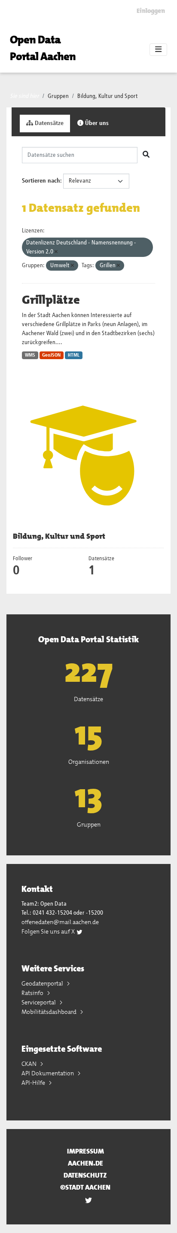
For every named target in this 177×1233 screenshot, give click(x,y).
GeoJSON (51, 355)
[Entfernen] (56, 252)
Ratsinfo (33, 993)
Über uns (96, 123)
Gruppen (58, 96)
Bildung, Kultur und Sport (107, 96)
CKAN (29, 1064)
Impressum (85, 1151)
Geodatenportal (42, 983)
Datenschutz (85, 1175)
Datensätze (48, 123)
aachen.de (85, 1163)
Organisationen (88, 762)
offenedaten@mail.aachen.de (60, 922)
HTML (73, 355)
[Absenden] (146, 155)
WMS (30, 355)
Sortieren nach (41, 181)
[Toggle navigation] (158, 49)
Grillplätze (51, 300)
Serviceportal (39, 1002)
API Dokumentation (48, 1073)
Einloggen (151, 10)
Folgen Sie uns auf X (48, 931)
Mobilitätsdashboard (49, 1012)
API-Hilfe (33, 1083)
